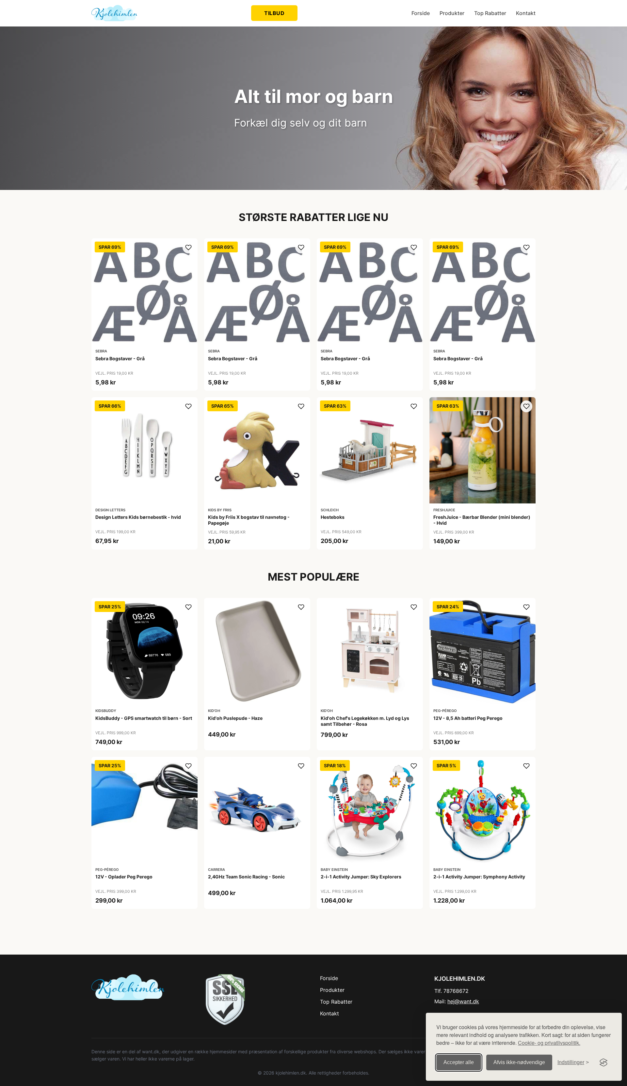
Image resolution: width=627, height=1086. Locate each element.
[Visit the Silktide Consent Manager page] (603, 1062)
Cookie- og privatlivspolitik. (549, 1042)
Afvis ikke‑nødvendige (519, 1062)
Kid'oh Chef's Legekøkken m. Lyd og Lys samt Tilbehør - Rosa (365, 721)
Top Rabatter (490, 13)
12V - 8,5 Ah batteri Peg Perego (468, 718)
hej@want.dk (463, 1001)
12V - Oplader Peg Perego (124, 876)
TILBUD (274, 13)
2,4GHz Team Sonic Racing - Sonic (246, 876)
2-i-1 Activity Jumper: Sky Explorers (361, 876)
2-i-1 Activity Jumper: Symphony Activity (479, 876)
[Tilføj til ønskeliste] (188, 247)
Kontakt (526, 13)
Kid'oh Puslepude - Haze (235, 718)
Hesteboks (333, 517)
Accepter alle (458, 1062)
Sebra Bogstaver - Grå (120, 358)
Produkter (452, 13)
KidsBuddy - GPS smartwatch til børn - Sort (143, 718)
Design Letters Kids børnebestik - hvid (138, 517)
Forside (420, 13)
